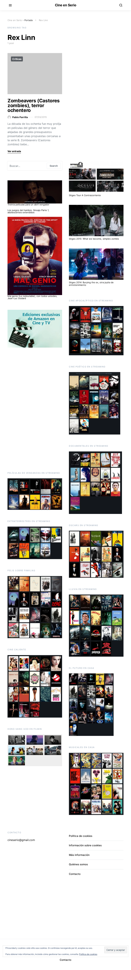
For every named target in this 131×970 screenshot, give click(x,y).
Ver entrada (14, 151)
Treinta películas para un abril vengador (28, 204)
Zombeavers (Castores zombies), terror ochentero (34, 105)
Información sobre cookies (85, 845)
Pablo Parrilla (20, 117)
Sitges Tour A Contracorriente (85, 195)
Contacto (75, 874)
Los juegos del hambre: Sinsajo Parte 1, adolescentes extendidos (28, 211)
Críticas (16, 59)
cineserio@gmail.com (21, 840)
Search (54, 165)
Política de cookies (80, 836)
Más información (79, 855)
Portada (28, 20)
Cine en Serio (65, 5)
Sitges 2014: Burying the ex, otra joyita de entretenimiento (91, 283)
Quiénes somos (78, 864)
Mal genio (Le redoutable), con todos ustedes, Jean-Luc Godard (32, 297)
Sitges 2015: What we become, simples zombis (94, 238)
